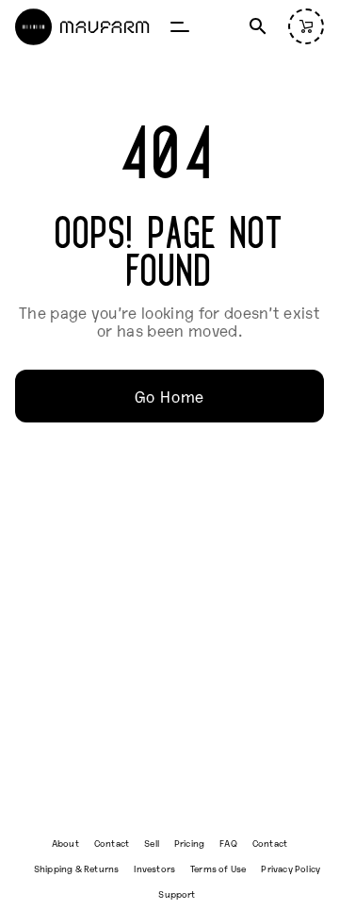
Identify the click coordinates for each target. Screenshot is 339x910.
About (65, 842)
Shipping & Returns (76, 868)
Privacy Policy (290, 868)
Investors (154, 868)
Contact (111, 842)
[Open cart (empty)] (306, 26)
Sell (151, 842)
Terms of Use (218, 868)
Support (176, 893)
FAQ (228, 842)
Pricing (189, 842)
